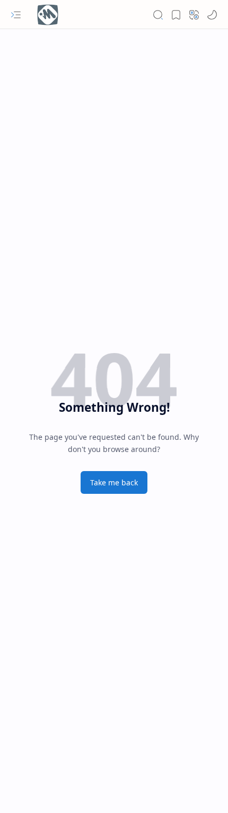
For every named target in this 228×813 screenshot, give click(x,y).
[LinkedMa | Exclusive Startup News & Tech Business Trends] (47, 14)
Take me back (114, 482)
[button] (16, 15)
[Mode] (212, 15)
